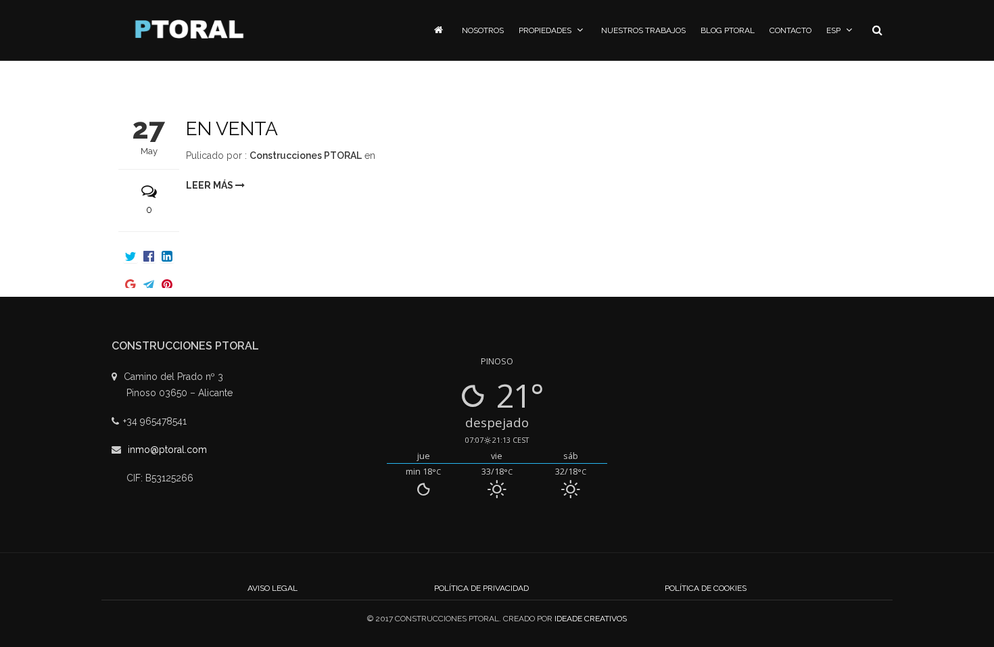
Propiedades (545, 30)
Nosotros (483, 30)
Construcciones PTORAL (306, 155)
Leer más (210, 185)
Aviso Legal (272, 588)
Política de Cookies (706, 588)
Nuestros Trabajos (643, 30)
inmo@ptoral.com (167, 449)
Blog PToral (728, 30)
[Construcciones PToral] (189, 29)
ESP (833, 30)
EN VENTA (232, 129)
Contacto (790, 30)
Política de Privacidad (481, 588)
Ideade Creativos (590, 618)
